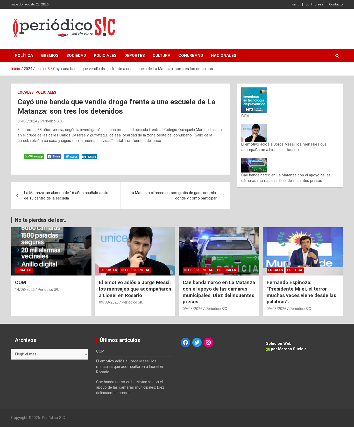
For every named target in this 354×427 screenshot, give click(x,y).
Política (24, 55)
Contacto (336, 4)
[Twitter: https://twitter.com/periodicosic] (197, 342)
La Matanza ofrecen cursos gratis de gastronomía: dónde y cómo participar (173, 195)
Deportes (134, 55)
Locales (26, 92)
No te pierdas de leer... (41, 220)
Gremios (50, 55)
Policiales (105, 55)
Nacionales (223, 55)
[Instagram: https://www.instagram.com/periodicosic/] (208, 342)
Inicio (296, 4)
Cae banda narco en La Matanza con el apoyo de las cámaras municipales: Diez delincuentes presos (219, 292)
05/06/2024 (27, 121)
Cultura (162, 55)
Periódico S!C (51, 121)
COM (245, 116)
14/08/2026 (25, 289)
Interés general (135, 270)
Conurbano (190, 55)
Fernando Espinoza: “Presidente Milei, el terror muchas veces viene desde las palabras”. (301, 292)
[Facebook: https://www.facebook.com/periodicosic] (185, 342)
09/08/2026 (109, 302)
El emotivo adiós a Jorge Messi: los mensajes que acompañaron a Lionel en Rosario (135, 288)
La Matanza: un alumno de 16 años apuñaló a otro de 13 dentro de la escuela (67, 195)
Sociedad (76, 55)
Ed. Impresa (314, 4)
